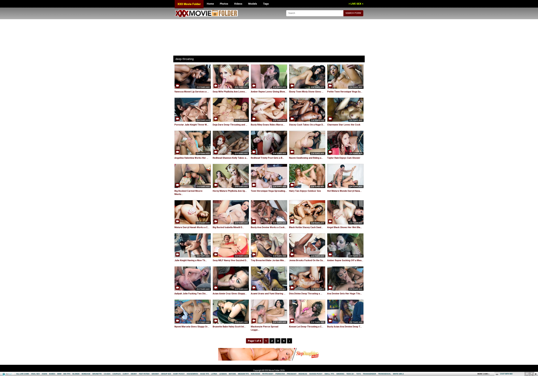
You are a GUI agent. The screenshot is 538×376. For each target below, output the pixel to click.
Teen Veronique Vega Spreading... (269, 191)
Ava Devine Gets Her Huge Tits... (344, 293)
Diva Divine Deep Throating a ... (305, 293)
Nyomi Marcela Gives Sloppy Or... (191, 326)
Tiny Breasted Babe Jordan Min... (268, 260)
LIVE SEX (356, 3)
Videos (238, 3)
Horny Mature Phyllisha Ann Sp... (230, 191)
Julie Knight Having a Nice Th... (190, 260)
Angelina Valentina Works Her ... (191, 158)
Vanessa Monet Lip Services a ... (191, 91)
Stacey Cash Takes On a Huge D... (306, 124)
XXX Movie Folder (189, 4)
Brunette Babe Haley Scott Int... (229, 326)
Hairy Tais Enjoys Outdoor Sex (305, 191)
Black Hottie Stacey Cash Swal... (306, 227)
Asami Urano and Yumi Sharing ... (268, 293)
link (535, 332)
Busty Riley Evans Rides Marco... (268, 124)
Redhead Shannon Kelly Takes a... (230, 158)
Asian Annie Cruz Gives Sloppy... (229, 293)
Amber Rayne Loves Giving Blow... (268, 91)
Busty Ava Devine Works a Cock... (268, 227)
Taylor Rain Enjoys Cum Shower (343, 158)
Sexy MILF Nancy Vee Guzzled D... (230, 260)
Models (252, 3)
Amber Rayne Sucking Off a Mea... (345, 260)
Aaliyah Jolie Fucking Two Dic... (190, 293)
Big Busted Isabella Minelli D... (228, 227)
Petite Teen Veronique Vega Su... (344, 91)
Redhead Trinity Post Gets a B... (267, 158)
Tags (266, 3)
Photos (224, 3)
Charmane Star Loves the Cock (343, 124)
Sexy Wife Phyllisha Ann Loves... (230, 91)
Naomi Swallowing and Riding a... (306, 158)
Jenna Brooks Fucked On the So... (307, 260)
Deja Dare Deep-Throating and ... (230, 124)
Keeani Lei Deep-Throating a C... (306, 326)
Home (210, 3)
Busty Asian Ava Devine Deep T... (344, 326)
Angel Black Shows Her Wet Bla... (344, 227)
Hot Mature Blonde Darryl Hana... (344, 191)
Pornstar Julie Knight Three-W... (191, 124)
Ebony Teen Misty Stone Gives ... (306, 91)
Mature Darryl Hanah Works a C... (191, 227)
